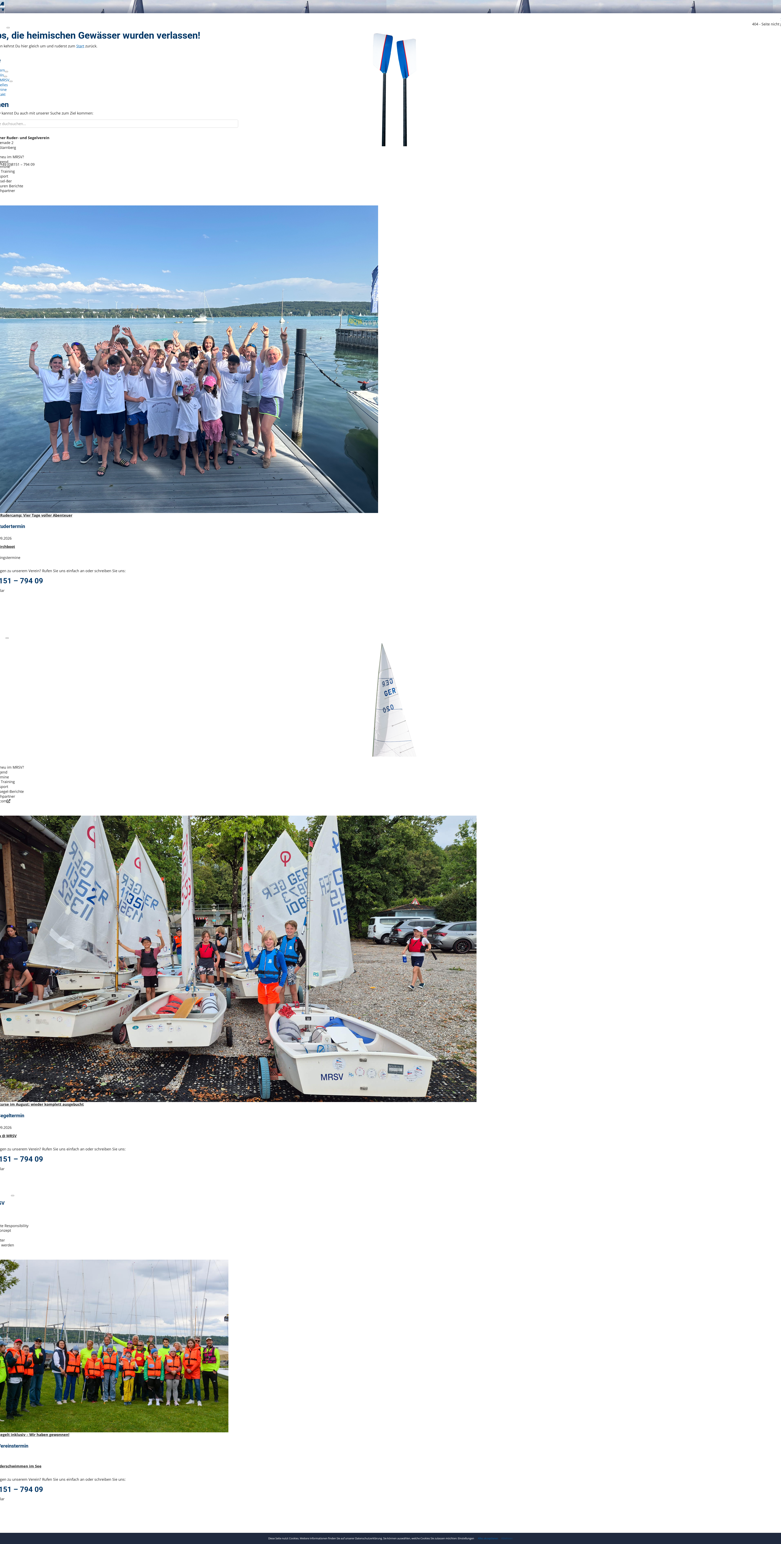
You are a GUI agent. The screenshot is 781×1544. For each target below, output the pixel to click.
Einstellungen (466, 1538)
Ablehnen (507, 1538)
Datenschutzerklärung (368, 1538)
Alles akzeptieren (488, 1538)
